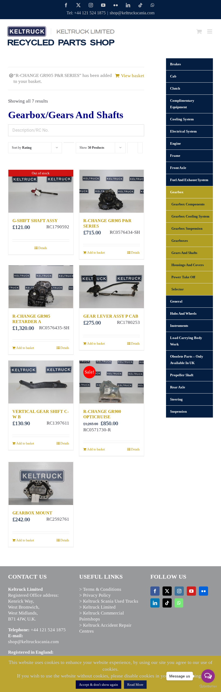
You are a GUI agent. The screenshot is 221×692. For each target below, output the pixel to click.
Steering (176, 399)
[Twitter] (167, 591)
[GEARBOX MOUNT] (40, 483)
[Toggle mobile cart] (199, 31)
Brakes (175, 64)
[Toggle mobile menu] (210, 31)
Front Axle (178, 168)
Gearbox (177, 192)
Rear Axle (177, 387)
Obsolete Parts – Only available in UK (186, 359)
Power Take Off (183, 277)
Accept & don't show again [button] (98, 685)
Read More (135, 685)
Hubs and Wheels (183, 313)
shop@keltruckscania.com (132, 13)
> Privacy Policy (95, 595)
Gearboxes (179, 241)
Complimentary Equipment (182, 104)
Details (42, 248)
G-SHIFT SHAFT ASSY (35, 220)
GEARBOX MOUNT (32, 513)
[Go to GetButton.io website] (208, 686)
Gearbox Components (188, 204)
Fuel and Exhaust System (189, 180)
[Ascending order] (69, 142)
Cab (173, 76)
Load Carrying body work (186, 341)
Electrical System (183, 131)
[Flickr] (203, 591)
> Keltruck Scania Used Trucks (108, 601)
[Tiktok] (167, 603)
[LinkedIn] (155, 603)
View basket (132, 75)
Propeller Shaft (181, 375)
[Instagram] (179, 591)
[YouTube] (191, 591)
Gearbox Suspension (186, 228)
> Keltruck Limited (97, 607)
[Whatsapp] (179, 603)
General (176, 301)
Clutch (175, 88)
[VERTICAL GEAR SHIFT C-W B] (40, 382)
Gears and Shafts (184, 253)
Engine (175, 143)
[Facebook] (155, 591)
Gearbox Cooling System (190, 216)
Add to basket (96, 253)
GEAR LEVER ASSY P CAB (110, 316)
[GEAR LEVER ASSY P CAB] (111, 286)
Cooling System (182, 119)
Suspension (178, 411)
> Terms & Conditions (100, 589)
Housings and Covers (187, 265)
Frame (175, 156)
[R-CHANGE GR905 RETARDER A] (40, 286)
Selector (177, 289)
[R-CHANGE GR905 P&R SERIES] (111, 191)
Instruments (179, 326)
